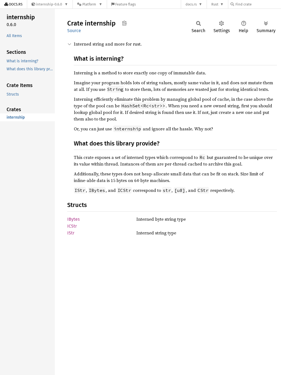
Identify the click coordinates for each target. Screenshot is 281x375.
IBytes (73, 219)
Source (74, 30)
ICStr (72, 226)
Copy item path (124, 23)
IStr (70, 233)
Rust (214, 4)
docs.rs (191, 4)
